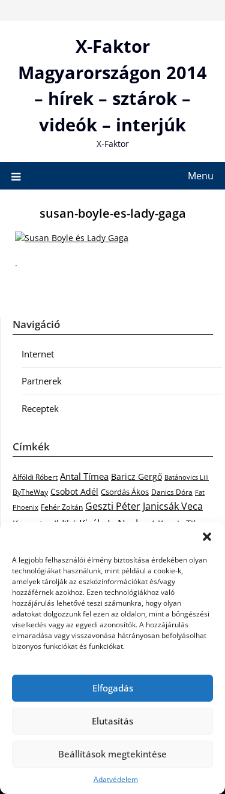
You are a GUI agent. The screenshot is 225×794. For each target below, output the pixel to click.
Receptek (40, 408)
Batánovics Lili (186, 477)
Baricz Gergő (136, 476)
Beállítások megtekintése (112, 754)
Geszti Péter (112, 506)
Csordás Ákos (125, 491)
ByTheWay (30, 492)
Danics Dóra (172, 492)
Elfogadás (112, 688)
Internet (38, 354)
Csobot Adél (74, 491)
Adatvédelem (116, 779)
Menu (201, 175)
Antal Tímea (84, 476)
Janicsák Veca (173, 506)
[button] (207, 537)
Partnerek (42, 381)
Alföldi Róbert (35, 477)
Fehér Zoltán (62, 507)
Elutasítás (112, 721)
